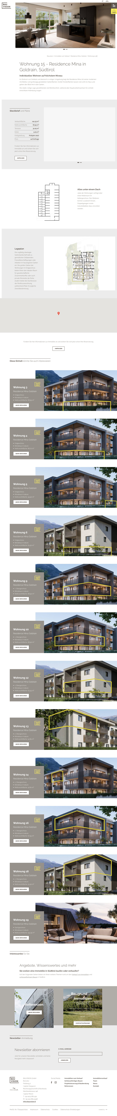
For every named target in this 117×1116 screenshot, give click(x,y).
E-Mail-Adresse (64, 1049)
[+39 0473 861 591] (107, 1)
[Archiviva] (14, 1089)
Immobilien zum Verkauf (73, 1078)
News (95, 1083)
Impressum (34, 1109)
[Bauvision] (6, 6)
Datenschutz (45, 1109)
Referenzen (68, 1086)
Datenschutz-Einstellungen (70, 1109)
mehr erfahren (21, 405)
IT (102, 1)
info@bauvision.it (29, 1101)
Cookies (55, 1109)
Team (95, 1081)
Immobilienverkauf (100, 1078)
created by (102, 1109)
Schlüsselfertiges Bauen (73, 1081)
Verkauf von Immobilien (80, 974)
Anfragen (20, 158)
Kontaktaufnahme (83, 1023)
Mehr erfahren (34, 1012)
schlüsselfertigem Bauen (28, 977)
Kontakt (96, 1086)
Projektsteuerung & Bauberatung (76, 1083)
